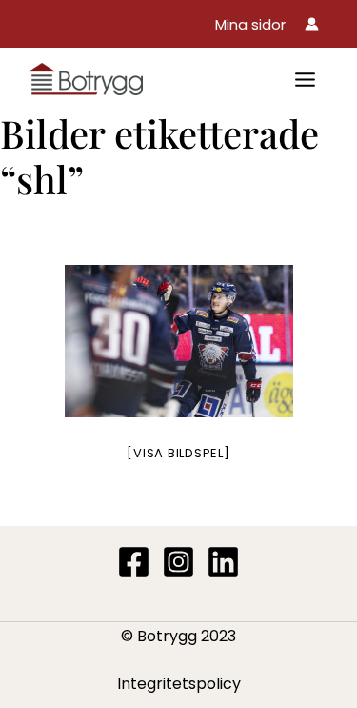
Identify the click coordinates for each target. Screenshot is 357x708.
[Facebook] (133, 561)
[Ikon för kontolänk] (312, 24)
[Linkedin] (223, 561)
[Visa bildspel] (178, 453)
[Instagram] (178, 561)
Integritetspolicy (179, 684)
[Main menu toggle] (305, 79)
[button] (250, 24)
